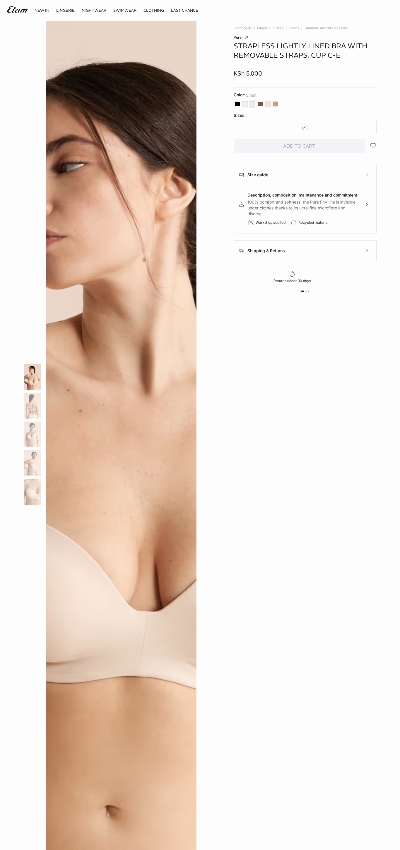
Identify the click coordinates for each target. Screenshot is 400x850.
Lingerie (264, 28)
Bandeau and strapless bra (326, 28)
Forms (294, 28)
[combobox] (305, 127)
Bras (279, 28)
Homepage (243, 28)
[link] (42, 10)
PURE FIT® (241, 37)
